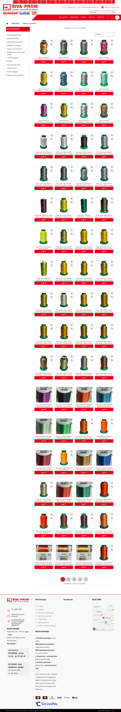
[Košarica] (117, 17)
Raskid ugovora (43, 622)
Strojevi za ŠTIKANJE (14, 49)
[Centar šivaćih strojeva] (20, 9)
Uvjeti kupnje (42, 619)
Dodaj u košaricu (45, 62)
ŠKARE (9, 61)
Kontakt (40, 610)
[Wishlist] (112, 17)
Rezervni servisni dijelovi (15, 75)
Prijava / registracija (112, 7)
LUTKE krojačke (12, 58)
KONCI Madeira (12, 72)
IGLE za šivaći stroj (13, 65)
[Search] (113, 12)
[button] (17, 610)
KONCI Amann (12, 68)
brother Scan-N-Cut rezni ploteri (16, 53)
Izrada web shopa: (103, 710)
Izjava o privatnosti (44, 616)
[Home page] (7, 23)
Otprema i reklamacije (46, 613)
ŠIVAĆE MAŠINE (13, 38)
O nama (40, 606)
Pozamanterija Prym (14, 35)
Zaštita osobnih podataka (47, 626)
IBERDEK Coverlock (14, 45)
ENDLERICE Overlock (14, 42)
